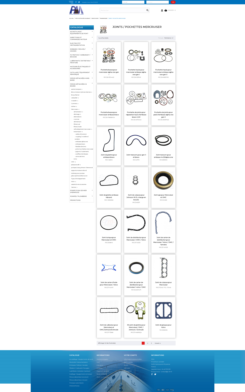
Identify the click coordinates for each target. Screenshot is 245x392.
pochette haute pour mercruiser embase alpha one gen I (136, 72)
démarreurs (77, 121)
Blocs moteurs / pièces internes (81, 92)
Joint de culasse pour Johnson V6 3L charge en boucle (136, 197)
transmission (77, 131)
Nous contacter (102, 374)
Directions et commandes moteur (78, 38)
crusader (74, 100)
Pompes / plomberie (78, 196)
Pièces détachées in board (78, 85)
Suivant (158, 343)
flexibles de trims (81, 146)
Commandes (128, 362)
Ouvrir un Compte (103, 377)
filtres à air (77, 124)
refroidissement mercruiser (82, 129)
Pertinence (169, 38)
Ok (173, 2)
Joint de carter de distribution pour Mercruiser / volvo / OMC (136, 285)
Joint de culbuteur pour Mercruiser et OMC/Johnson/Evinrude (109, 327)
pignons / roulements (82, 151)
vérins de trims (80, 156)
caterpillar (74, 98)
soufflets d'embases (82, 154)
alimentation (78, 111)
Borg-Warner (75, 95)
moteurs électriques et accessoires (80, 67)
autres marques (76, 89)
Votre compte (130, 355)
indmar (73, 106)
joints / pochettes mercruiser (84, 149)
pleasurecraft (75, 164)
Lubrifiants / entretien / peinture (80, 62)
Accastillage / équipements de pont (79, 32)
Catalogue (76, 27)
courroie (76, 119)
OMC (72, 162)
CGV (98, 362)
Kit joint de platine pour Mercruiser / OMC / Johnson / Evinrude (136, 327)
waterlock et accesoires (78, 184)
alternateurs (77, 116)
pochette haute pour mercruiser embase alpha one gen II (163, 72)
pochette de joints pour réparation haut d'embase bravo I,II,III (136, 114)
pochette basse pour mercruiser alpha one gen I (109, 72)
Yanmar (73, 187)
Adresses (127, 368)
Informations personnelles (133, 359)
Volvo (73, 181)
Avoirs (126, 365)
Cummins (74, 103)
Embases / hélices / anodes (77, 50)
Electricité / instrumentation (77, 44)
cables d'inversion (81, 134)
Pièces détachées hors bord (79, 79)
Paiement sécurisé (103, 371)
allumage (77, 114)
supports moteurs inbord (79, 170)
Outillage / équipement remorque (80, 73)
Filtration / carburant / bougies (80, 56)
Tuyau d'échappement (78, 178)
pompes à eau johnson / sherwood (82, 167)
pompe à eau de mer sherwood (78, 191)
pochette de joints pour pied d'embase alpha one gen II (163, 114)
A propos (100, 365)
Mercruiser (74, 109)
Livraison (99, 368)
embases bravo (80, 144)
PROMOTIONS (75, 200)
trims (75, 159)
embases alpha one (82, 141)
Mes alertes (128, 371)
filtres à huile (78, 126)
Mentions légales (102, 359)
